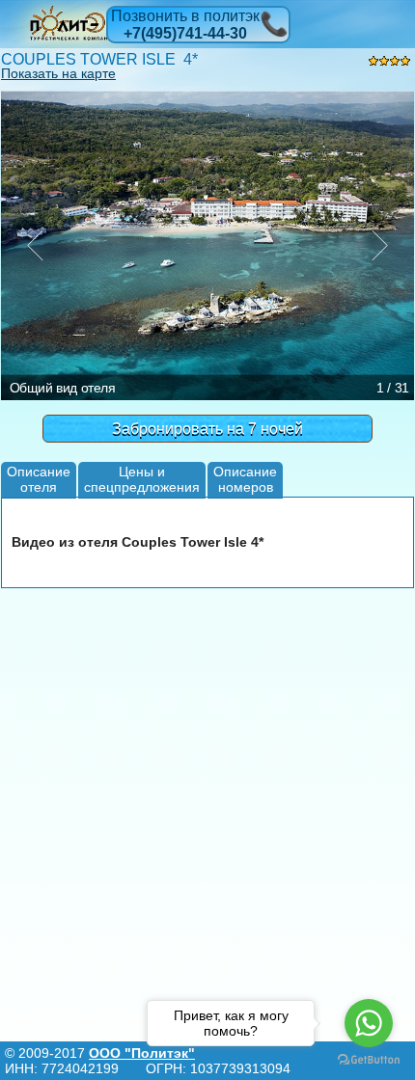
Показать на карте (58, 73)
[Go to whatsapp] (369, 1023)
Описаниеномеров (245, 479)
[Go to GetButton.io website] (369, 1060)
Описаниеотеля (38, 479)
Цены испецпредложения (142, 479)
